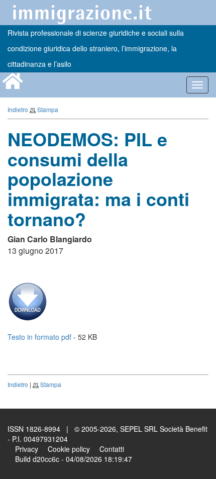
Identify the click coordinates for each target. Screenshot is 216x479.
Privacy (26, 449)
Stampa (47, 109)
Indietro (18, 109)
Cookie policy (69, 449)
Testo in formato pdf (39, 337)
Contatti (111, 449)
